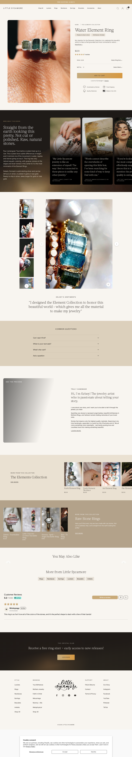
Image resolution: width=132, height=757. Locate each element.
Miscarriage (37, 698)
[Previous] (27, 202)
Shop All (40, 8)
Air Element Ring (110, 488)
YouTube (106, 698)
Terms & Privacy (90, 694)
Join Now (66, 657)
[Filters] (121, 597)
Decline (93, 752)
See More (14, 482)
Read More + (78, 44)
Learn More (76, 431)
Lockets (48, 8)
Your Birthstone (38, 685)
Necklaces (64, 8)
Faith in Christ (37, 694)
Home (77, 24)
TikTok (105, 707)
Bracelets (81, 8)
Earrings (72, 8)
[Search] (118, 8)
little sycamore (13, 8)
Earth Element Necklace (89, 489)
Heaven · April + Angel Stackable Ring (50, 536)
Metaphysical (37, 707)
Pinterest (106, 703)
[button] (79, 54)
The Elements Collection (91, 24)
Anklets (17, 707)
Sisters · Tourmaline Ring (11, 536)
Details (107, 81)
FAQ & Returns (90, 685)
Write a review (105, 597)
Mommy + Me (37, 703)
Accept (64, 752)
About (99, 8)
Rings (55, 8)
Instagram (106, 689)
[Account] (122, 8)
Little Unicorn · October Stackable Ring (29, 536)
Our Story (106, 685)
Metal (79, 67)
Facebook (106, 694)
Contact (87, 689)
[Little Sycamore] (66, 685)
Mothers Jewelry (38, 689)
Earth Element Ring (72, 488)
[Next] (27, 286)
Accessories (90, 8)
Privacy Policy (30, 746)
